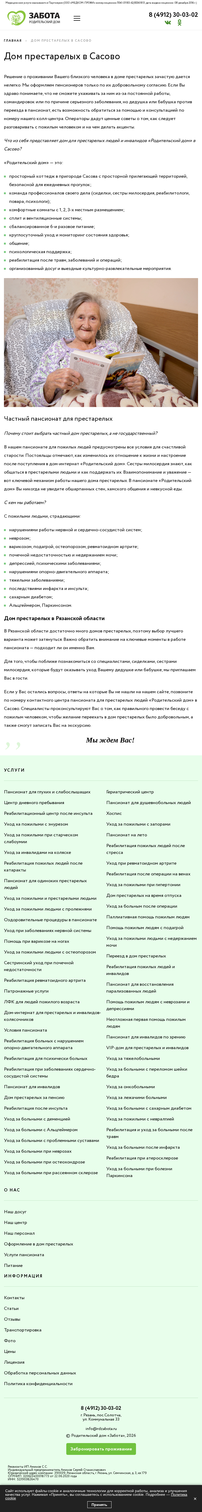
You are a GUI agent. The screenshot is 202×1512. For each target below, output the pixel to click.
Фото (10, 1340)
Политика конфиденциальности (38, 1383)
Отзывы (12, 1319)
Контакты (14, 1297)
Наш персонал (19, 1233)
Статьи (11, 1308)
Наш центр (15, 1222)
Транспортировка (23, 1330)
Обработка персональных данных (40, 1373)
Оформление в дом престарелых (38, 1244)
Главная (13, 41)
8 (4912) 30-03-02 (173, 15)
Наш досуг (15, 1211)
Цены (10, 1351)
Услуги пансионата (24, 1254)
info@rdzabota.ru (101, 1429)
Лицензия (14, 1362)
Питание (13, 1265)
